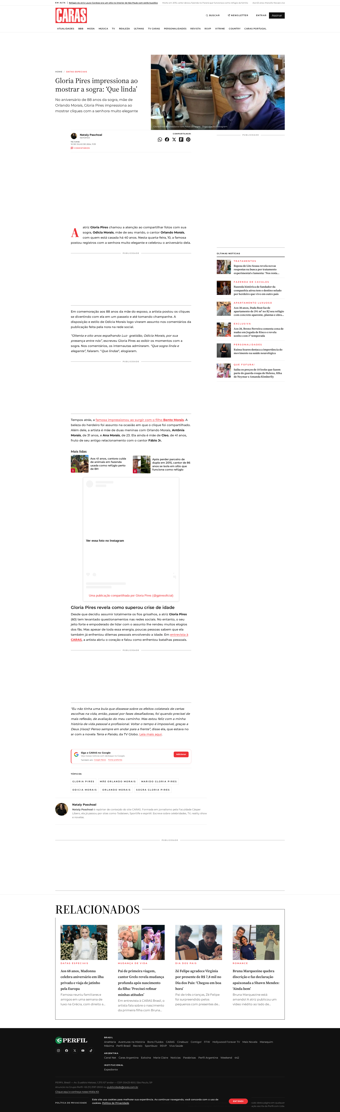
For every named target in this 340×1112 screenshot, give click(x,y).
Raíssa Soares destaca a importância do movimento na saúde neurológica (258, 351)
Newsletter (239, 15)
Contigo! (196, 1041)
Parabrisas (189, 1057)
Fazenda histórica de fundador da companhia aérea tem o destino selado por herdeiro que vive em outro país (258, 290)
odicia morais (84, 789)
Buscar (214, 15)
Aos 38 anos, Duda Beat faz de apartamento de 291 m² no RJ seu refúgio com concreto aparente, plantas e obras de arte (259, 311)
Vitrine (220, 29)
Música (103, 29)
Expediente (111, 1069)
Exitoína (146, 1057)
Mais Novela (249, 1041)
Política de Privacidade (71, 1103)
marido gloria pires (159, 781)
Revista (195, 29)
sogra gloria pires (153, 789)
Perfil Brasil (123, 1045)
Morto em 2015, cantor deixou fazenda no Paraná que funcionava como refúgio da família (205, 3)
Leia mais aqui (150, 734)
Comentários (82, 148)
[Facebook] (66, 1050)
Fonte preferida (115, 760)
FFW (207, 1041)
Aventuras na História (131, 1041)
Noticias (176, 1057)
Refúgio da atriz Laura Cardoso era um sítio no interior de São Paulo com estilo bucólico (113, 3)
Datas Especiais (76, 72)
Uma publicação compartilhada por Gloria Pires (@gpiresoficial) (131, 595)
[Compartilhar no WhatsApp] (160, 139)
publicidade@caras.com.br (122, 1087)
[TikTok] (91, 1050)
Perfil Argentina (208, 1057)
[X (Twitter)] (75, 1050)
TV (113, 29)
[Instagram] (58, 1050)
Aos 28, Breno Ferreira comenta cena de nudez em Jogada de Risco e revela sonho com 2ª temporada (259, 332)
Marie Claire (160, 1057)
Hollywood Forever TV (226, 1041)
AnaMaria (110, 1041)
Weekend (226, 1057)
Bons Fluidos (155, 1041)
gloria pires (83, 781)
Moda (91, 29)
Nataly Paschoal (91, 134)
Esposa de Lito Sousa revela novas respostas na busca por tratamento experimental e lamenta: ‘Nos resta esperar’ (255, 269)
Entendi (238, 1101)
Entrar (261, 15)
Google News (100, 760)
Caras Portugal (255, 29)
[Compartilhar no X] (174, 139)
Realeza (124, 29)
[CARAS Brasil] (71, 15)
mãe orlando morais (118, 781)
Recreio (137, 1045)
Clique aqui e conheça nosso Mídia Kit (77, 1091)
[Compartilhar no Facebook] (167, 139)
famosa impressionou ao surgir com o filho (140, 420)
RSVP (208, 29)
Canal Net (110, 1057)
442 (236, 1057)
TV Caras (154, 29)
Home (58, 72)
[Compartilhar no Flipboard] (181, 139)
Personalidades (175, 29)
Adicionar (181, 754)
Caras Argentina (128, 1057)
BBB (80, 29)
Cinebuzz (182, 1041)
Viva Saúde (176, 1045)
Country (234, 29)
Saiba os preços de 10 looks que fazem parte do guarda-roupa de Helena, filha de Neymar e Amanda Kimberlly (258, 373)
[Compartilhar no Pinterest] (188, 139)
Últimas (139, 29)
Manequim (266, 1041)
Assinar (277, 15)
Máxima (109, 1045)
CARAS (170, 1041)
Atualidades (65, 29)
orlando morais (116, 789)
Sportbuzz (151, 1045)
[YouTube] (83, 1050)
